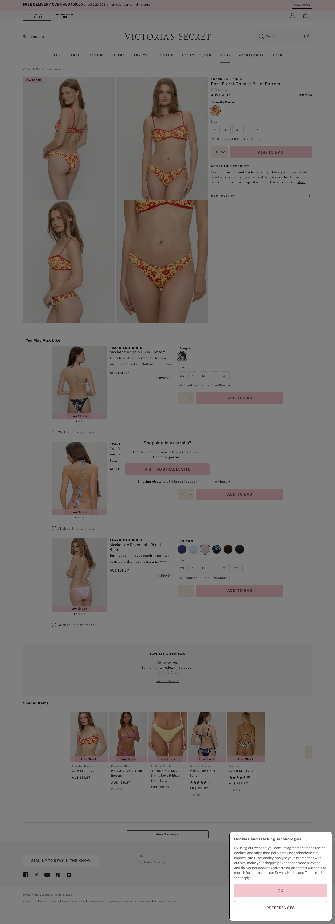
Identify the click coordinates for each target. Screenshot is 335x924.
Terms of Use (315, 873)
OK (280, 891)
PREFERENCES (280, 908)
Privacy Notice (286, 873)
